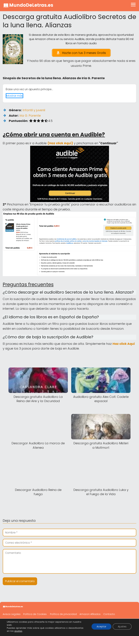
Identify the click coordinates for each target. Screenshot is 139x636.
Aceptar (101, 626)
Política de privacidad (63, 614)
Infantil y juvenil (34, 110)
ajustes (18, 631)
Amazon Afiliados (90, 614)
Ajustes (122, 626)
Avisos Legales (12, 614)
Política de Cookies (35, 614)
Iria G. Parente (30, 115)
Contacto (109, 614)
